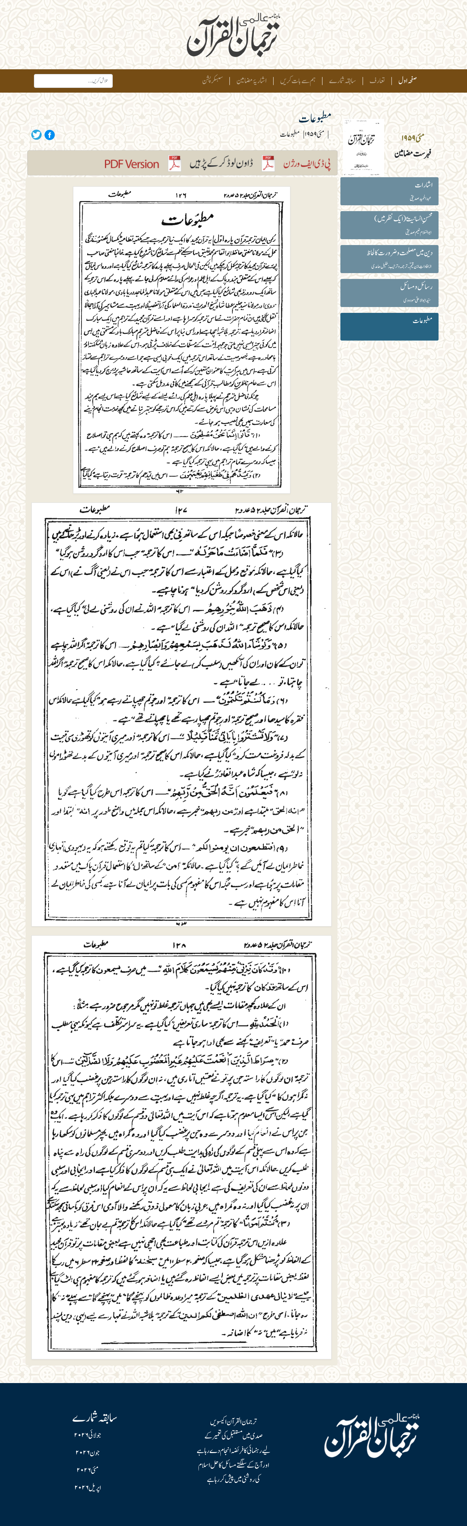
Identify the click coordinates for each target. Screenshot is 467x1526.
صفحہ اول (406, 80)
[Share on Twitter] (36, 134)
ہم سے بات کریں (298, 81)
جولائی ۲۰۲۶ (87, 1435)
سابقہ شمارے (342, 81)
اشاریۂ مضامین (251, 81)
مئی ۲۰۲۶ (88, 1470)
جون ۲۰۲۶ (88, 1453)
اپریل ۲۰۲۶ (87, 1488)
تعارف (377, 81)
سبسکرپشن (212, 81)
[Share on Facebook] (48, 134)
